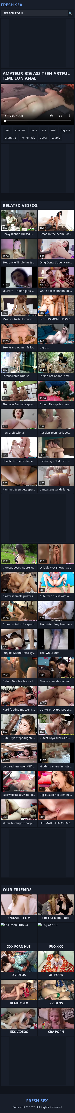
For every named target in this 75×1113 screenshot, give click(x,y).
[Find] (70, 13)
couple (56, 137)
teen (7, 130)
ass (44, 130)
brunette (10, 137)
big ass (65, 130)
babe (34, 130)
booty (43, 137)
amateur (20, 130)
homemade (28, 137)
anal (53, 130)
